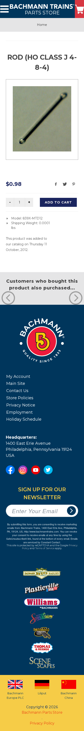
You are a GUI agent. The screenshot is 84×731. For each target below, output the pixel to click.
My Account (18, 376)
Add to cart (58, 202)
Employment (19, 412)
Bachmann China (69, 695)
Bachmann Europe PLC (15, 695)
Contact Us (17, 390)
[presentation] (8, 298)
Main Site (15, 383)
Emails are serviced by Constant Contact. (50, 540)
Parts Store (42, 12)
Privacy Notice (20, 405)
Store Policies (19, 397)
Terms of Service (44, 548)
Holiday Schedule (23, 419)
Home (42, 25)
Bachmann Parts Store (42, 712)
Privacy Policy (42, 723)
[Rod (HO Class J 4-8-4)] (42, 118)
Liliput (42, 693)
